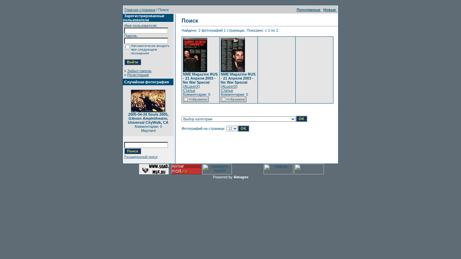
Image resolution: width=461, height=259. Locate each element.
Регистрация (138, 75)
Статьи (189, 90)
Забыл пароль (139, 71)
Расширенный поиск (140, 157)
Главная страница (140, 10)
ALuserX (191, 86)
